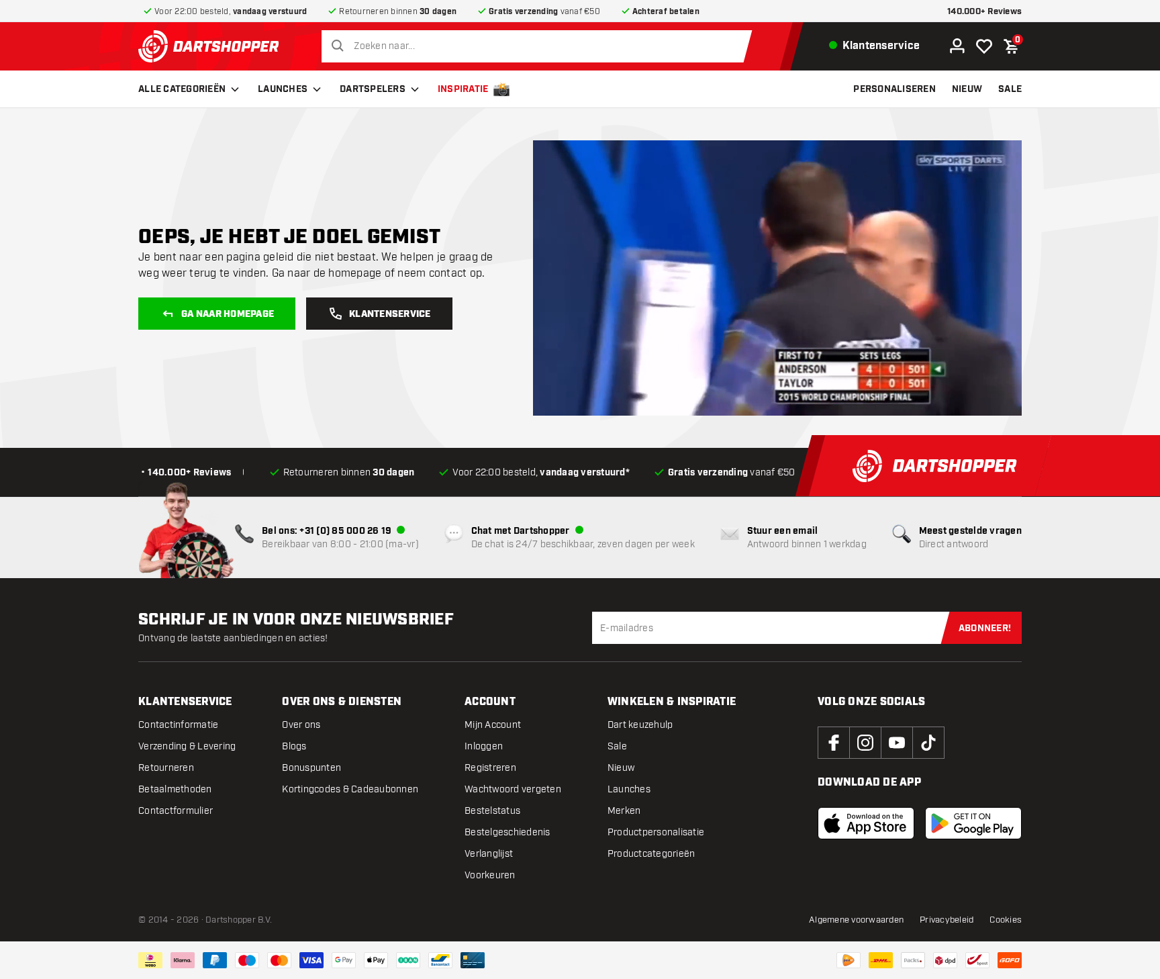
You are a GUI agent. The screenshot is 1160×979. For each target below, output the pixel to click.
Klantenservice (390, 314)
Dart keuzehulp (640, 725)
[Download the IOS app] (866, 823)
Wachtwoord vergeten (513, 789)
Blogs (294, 746)
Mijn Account (493, 725)
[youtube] (897, 743)
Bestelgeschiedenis (507, 832)
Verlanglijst (489, 853)
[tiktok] (928, 743)
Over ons (301, 725)
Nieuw (621, 768)
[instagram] (865, 743)
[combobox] (540, 46)
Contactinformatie (178, 725)
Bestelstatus (492, 811)
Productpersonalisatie (656, 832)
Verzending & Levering (187, 746)
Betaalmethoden (175, 789)
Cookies (1005, 920)
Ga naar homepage (227, 314)
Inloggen (484, 746)
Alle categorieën (182, 89)
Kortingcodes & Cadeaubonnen (350, 789)
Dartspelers (372, 89)
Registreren (490, 768)
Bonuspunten (311, 768)
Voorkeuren (490, 875)
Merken (624, 811)
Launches (282, 89)
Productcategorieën (651, 853)
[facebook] (834, 743)
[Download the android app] (973, 823)
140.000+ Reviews (984, 11)
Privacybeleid (946, 920)
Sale (617, 746)
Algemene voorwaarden (856, 920)
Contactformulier (175, 811)
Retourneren (166, 768)
